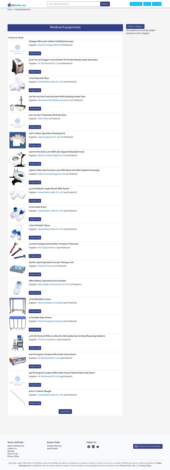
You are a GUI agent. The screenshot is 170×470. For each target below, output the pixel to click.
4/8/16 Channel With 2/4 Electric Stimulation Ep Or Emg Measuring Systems (67, 336)
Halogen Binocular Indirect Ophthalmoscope (51, 41)
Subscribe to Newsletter (150, 446)
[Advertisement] (85, 16)
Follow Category (135, 26)
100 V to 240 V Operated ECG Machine (47, 115)
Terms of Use (125, 466)
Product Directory (54, 446)
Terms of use (12, 454)
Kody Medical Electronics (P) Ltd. (53, 284)
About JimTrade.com (15, 446)
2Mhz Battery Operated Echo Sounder (47, 280)
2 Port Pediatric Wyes (39, 225)
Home (9, 9)
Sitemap (10, 451)
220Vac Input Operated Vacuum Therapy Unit (51, 262)
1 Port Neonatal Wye (39, 78)
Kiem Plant (43, 118)
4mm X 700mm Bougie (40, 391)
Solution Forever (46, 266)
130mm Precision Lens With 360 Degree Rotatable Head (56, 151)
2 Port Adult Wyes (37, 207)
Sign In (147, 4)
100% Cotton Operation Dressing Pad (47, 133)
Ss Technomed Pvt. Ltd (48, 63)
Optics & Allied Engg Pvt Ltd (51, 155)
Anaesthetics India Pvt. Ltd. (50, 82)
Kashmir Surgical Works (49, 45)
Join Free (156, 4)
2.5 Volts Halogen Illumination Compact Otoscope (53, 244)
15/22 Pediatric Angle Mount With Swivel (49, 188)
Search (105, 4)
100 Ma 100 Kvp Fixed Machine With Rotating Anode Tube (57, 96)
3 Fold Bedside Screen (40, 299)
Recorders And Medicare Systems (54, 100)
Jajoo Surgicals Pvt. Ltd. (49, 137)
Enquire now (35, 53)
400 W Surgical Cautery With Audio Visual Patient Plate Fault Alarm (62, 372)
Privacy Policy (13, 456)
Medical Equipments (22, 9)
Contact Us (12, 448)
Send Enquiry (52, 448)
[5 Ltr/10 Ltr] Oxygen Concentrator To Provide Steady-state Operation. (63, 59)
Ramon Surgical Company (50, 303)
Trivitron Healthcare (47, 339)
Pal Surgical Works (47, 247)
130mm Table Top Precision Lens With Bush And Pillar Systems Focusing (64, 170)
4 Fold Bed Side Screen (40, 317)
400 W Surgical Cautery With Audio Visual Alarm (52, 354)
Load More (65, 411)
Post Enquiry (136, 4)
